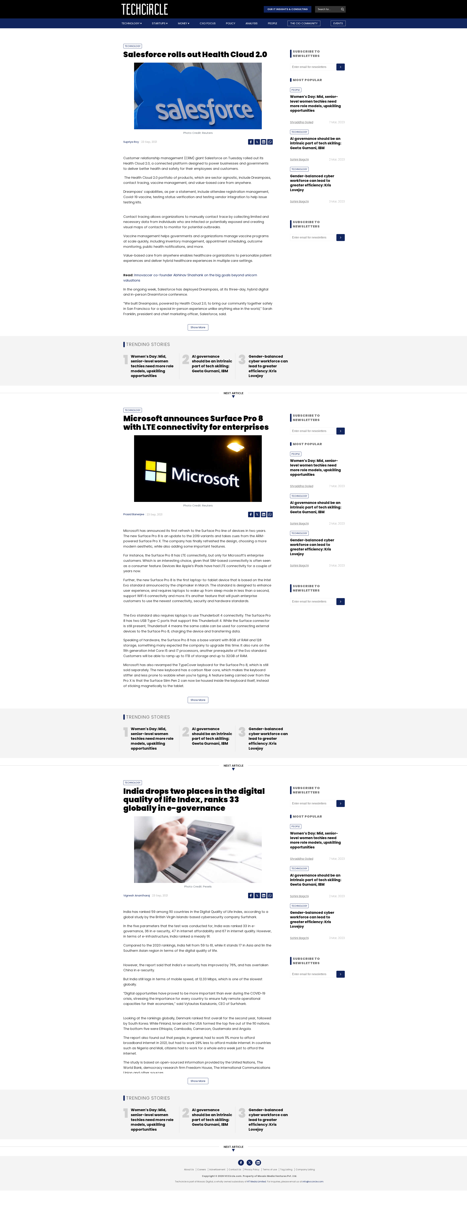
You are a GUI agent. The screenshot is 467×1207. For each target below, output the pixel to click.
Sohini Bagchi (299, 159)
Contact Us (235, 1169)
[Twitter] (257, 142)
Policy (230, 23)
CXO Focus (208, 23)
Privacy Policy (251, 1169)
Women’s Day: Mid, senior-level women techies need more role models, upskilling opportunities (315, 103)
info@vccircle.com (312, 1181)
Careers (201, 1169)
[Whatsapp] (270, 142)
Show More (198, 327)
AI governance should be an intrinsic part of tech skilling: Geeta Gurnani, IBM (315, 143)
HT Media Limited (256, 1181)
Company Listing (305, 1169)
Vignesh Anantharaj (136, 895)
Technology (130, 23)
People (272, 23)
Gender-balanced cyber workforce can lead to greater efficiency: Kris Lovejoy (312, 183)
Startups (159, 23)
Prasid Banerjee (133, 514)
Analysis (252, 23)
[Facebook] (251, 142)
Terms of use (270, 1169)
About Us (189, 1169)
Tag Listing (286, 1169)
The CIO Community (304, 23)
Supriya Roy (131, 142)
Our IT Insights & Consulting (287, 9)
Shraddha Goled (301, 122)
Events (338, 23)
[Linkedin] (263, 142)
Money (183, 23)
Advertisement (217, 1169)
